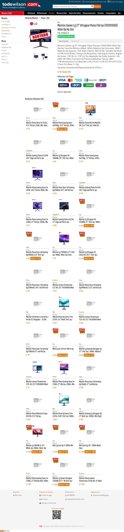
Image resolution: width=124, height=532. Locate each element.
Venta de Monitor (31, 18)
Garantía (45, 499)
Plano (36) (5, 30)
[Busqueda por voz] (92, 6)
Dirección (18, 495)
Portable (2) (6, 33)
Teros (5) (5, 62)
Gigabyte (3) (6, 47)
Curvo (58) (6, 21)
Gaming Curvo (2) (9, 27)
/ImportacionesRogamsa (101, 495)
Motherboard (42, 13)
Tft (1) (4, 36)
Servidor (100, 13)
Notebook (31, 13)
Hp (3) (4, 50)
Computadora (111, 13)
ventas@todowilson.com (95, 1)
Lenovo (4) (6, 53)
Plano (43, 18)
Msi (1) (4, 59)
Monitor (52, 13)
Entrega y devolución (48, 503)
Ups (119, 13)
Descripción (63, 41)
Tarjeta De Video (75, 13)
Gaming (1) (6, 24)
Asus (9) (5, 44)
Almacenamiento (89, 13)
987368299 (76, 1)
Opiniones (75, 41)
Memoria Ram (62, 13)
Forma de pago (116, 1)
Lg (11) (4, 56)
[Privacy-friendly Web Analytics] (5, 531)
